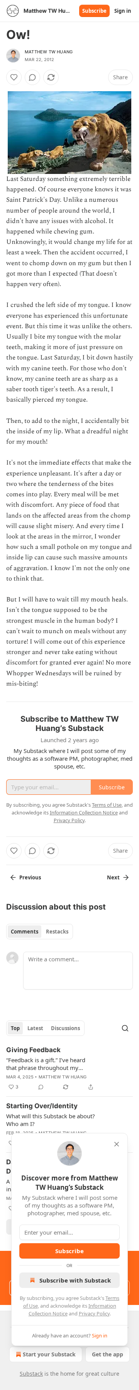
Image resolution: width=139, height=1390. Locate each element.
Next (113, 877)
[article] (69, 1068)
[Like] (14, 77)
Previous (30, 877)
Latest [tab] (35, 1028)
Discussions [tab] (65, 1028)
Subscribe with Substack (75, 1280)
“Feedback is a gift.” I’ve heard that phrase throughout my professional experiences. (45, 1063)
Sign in (122, 10)
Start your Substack (49, 1354)
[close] (116, 1144)
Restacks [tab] (57, 931)
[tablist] (39, 931)
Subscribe (94, 10)
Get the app (107, 1354)
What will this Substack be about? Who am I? (50, 1120)
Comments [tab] (24, 931)
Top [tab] (15, 1028)
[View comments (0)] (32, 77)
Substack (31, 1373)
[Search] (125, 1028)
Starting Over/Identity (42, 1106)
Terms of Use (107, 804)
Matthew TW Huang (49, 52)
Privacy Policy (94, 1313)
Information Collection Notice (84, 812)
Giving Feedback (33, 1050)
